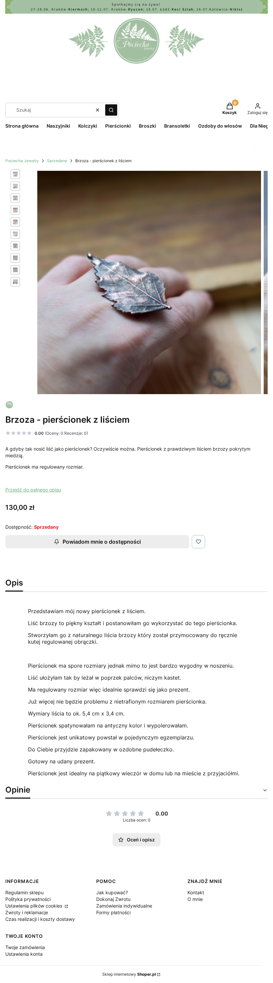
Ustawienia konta (24, 954)
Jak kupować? (112, 892)
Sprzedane (57, 160)
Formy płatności (113, 912)
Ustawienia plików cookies (34, 906)
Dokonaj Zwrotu (113, 899)
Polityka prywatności (28, 899)
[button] (111, 110)
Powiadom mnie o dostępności (102, 541)
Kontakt (195, 892)
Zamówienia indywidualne (124, 906)
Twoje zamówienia (25, 947)
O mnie (195, 899)
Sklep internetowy (129, 974)
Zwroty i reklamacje (26, 912)
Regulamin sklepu (24, 892)
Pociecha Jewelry (22, 160)
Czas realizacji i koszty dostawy (40, 919)
